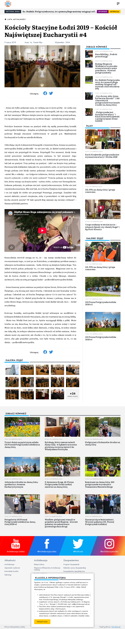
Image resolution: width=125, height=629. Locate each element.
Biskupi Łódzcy (39, 564)
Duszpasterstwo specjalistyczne (74, 571)
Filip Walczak (115, 627)
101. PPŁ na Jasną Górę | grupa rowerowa (100, 190)
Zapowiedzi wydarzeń (12, 568)
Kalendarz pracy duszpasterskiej (74, 568)
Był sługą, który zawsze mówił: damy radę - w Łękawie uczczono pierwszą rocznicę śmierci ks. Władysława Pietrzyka (61, 446)
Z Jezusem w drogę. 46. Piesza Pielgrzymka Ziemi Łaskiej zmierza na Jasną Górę (59, 484)
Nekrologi (8, 575)
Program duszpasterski (71, 564)
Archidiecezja (9, 564)
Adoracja (114, 11)
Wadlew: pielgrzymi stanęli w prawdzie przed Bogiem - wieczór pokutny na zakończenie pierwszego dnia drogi (61, 523)
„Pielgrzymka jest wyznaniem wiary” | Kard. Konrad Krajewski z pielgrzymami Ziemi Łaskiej (107, 116)
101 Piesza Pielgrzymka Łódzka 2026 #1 (100, 338)
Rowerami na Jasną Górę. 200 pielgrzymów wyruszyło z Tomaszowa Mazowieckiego (99, 484)
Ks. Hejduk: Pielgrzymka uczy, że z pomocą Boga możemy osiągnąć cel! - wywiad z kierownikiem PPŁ (60, 11)
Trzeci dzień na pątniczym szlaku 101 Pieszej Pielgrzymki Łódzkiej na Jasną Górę (22, 444)
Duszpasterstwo (71, 560)
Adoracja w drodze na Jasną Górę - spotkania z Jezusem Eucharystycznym (22, 484)
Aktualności (10, 560)
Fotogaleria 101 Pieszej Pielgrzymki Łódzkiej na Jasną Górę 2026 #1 (20, 522)
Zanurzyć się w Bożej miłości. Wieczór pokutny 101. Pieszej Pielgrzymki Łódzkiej (99, 522)
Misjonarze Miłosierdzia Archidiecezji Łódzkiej (47, 569)
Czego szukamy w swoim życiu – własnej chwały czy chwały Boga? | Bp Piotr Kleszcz (102, 227)
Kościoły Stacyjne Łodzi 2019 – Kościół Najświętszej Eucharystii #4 (61, 31)
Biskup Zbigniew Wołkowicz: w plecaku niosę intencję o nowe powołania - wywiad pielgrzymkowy (106, 68)
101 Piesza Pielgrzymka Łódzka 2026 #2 (100, 303)
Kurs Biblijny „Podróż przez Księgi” (106, 55)
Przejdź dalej (42, 622)
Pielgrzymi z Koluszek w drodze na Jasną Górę (102, 443)
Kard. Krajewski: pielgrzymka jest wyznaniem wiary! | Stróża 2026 (102, 155)
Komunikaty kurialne (11, 571)
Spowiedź (102, 11)
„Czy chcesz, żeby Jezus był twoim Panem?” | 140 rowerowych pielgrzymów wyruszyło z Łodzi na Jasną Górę (107, 100)
